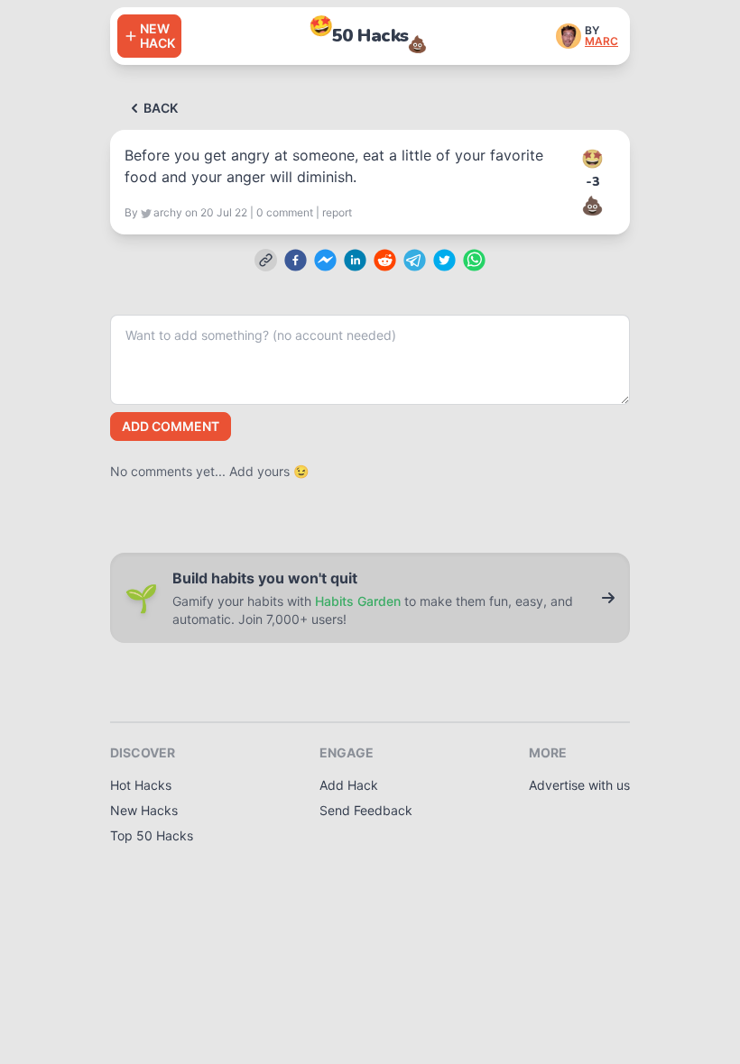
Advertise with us (579, 785)
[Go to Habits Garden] (608, 598)
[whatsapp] (474, 260)
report (337, 212)
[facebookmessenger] (325, 260)
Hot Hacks (140, 785)
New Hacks (144, 810)
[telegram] (414, 260)
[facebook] (295, 260)
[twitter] (444, 260)
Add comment (170, 426)
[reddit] (385, 260)
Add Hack (348, 785)
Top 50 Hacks (151, 835)
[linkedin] (355, 260)
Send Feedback (365, 810)
